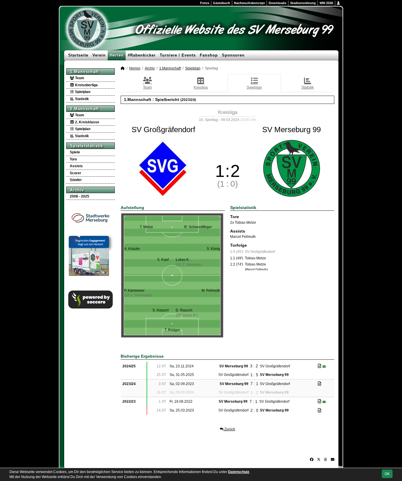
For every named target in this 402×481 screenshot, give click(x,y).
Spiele (75, 152)
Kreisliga (201, 87)
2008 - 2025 (79, 196)
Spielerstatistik (86, 146)
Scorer (75, 173)
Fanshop (209, 55)
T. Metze (146, 227)
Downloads (277, 3)
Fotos (204, 3)
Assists (76, 166)
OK (387, 474)
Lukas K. (183, 260)
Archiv (77, 190)
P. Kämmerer (134, 290)
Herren (117, 55)
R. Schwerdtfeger (198, 227)
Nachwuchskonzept (249, 3)
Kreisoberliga (86, 85)
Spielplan (82, 92)
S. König (213, 249)
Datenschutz (238, 472)
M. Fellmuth (211, 290)
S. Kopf (163, 260)
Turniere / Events (178, 55)
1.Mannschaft (84, 71)
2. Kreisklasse (86, 122)
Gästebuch (221, 3)
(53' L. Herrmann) (138, 295)
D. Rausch (184, 310)
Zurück (229, 429)
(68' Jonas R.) (187, 315)
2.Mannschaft (84, 109)
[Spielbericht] (319, 366)
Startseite (78, 55)
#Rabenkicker (142, 55)
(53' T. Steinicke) (189, 265)
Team (79, 78)
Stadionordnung (303, 3)
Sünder (76, 180)
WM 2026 (326, 3)
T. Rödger (172, 330)
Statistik (81, 99)
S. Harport (160, 310)
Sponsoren (233, 55)
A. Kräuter (132, 249)
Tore (73, 159)
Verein (99, 55)
